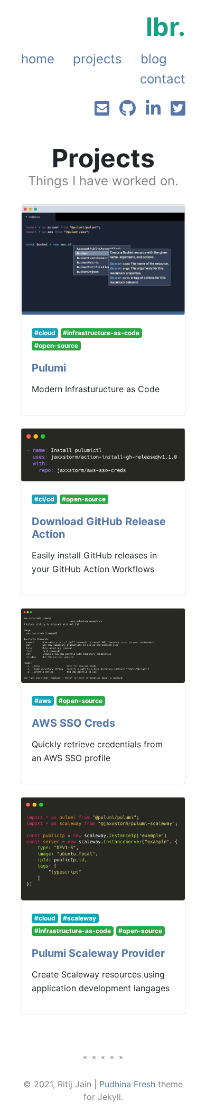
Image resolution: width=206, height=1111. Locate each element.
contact (162, 79)
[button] (49, 368)
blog (154, 59)
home (37, 59)
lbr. (165, 26)
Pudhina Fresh (127, 1084)
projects (97, 59)
